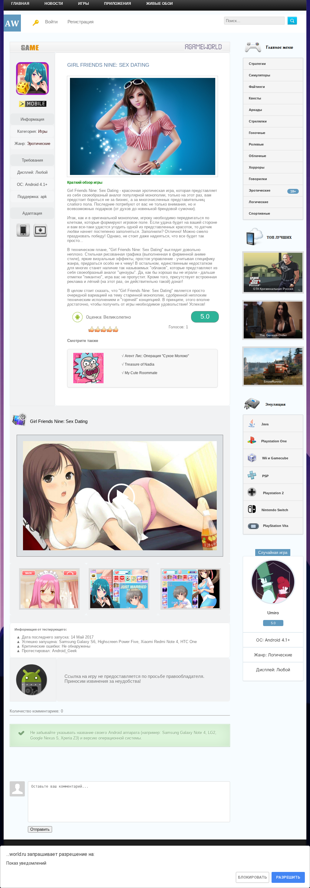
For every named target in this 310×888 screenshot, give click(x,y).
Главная (20, 4)
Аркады (255, 110)
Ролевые (256, 144)
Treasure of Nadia (139, 364)
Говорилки (258, 179)
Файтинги (257, 87)
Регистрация (81, 21)
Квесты (255, 98)
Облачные (257, 156)
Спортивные (259, 213)
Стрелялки (258, 121)
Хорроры (256, 167)
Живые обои (159, 4)
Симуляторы (259, 75)
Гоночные (257, 133)
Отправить (40, 829)
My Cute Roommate (141, 373)
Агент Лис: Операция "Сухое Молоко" (157, 356)
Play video (120, 495)
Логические (258, 202)
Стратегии (257, 63)
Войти (48, 21)
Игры (83, 4)
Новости (54, 4)
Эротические (272, 191)
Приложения (117, 4)
